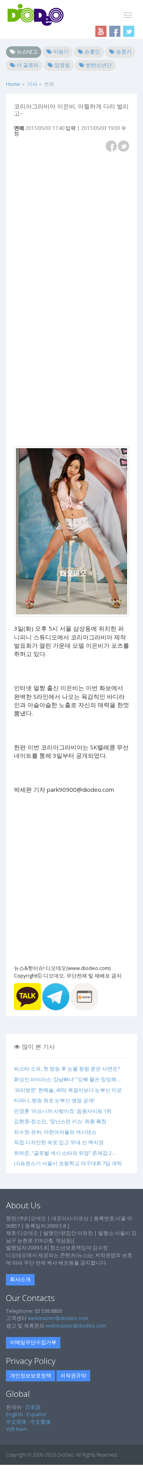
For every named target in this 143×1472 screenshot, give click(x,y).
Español (36, 1414)
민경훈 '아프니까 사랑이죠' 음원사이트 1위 (63, 1110)
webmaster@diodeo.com (58, 1318)
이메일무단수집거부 (33, 1342)
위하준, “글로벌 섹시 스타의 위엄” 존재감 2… (65, 1152)
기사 (32, 83)
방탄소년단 (98, 64)
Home (13, 83)
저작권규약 (73, 1375)
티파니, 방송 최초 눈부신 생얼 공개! (54, 1100)
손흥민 (91, 51)
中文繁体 (40, 1421)
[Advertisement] (71, 228)
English (14, 1414)
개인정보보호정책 (30, 1375)
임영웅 (61, 64)
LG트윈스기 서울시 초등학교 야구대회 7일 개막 (68, 1163)
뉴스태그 (26, 51)
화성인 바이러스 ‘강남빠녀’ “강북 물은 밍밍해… (67, 1079)
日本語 (33, 1407)
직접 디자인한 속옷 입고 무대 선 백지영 (59, 1142)
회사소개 (20, 1279)
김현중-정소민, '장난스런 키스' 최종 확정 (60, 1121)
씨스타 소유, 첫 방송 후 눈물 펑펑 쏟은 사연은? (67, 1068)
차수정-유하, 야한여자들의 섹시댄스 (55, 1131)
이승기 (60, 51)
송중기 (123, 51)
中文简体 (16, 1421)
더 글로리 (27, 64)
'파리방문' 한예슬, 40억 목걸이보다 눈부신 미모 (68, 1090)
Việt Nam (16, 1428)
